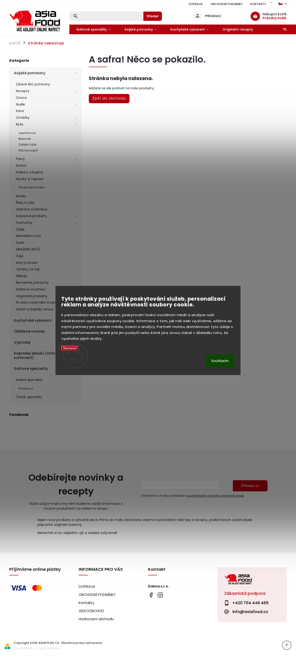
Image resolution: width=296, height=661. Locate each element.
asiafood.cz (160, 595)
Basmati (24, 139)
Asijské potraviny (29, 73)
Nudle (20, 104)
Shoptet (29, 648)
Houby (21, 196)
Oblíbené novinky (29, 331)
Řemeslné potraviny (32, 282)
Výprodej (22, 342)
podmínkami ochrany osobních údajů (215, 496)
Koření (21, 165)
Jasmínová (27, 133)
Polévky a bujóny (29, 172)
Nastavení (70, 348)
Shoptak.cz (54, 648)
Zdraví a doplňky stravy (35, 309)
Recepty (23, 91)
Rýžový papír (28, 150)
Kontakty (258, 4)
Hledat (153, 16)
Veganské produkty (31, 296)
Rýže (19, 124)
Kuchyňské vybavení (33, 320)
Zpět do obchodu (109, 98)
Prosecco (25, 388)
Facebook (151, 595)
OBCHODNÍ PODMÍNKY (227, 4)
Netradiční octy (28, 236)
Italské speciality (29, 379)
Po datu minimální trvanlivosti (40, 302)
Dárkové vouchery (31, 289)
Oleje (20, 229)
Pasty (20, 158)
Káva (20, 111)
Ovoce (21, 97)
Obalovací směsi (31, 187)
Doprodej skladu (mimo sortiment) (35, 355)
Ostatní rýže (27, 145)
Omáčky (23, 117)
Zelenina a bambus (31, 209)
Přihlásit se (250, 486)
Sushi (20, 242)
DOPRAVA (196, 4)
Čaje (19, 256)
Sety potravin (27, 262)
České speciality (29, 397)
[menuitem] (93, 29)
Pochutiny (24, 222)
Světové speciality (31, 368)
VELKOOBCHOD (91, 610)
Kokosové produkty (31, 216)
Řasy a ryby (25, 202)
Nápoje (21, 276)
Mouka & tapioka (29, 179)
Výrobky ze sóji (28, 269)
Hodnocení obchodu (96, 619)
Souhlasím (220, 361)
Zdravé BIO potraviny (33, 84)
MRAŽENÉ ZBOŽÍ (28, 249)
